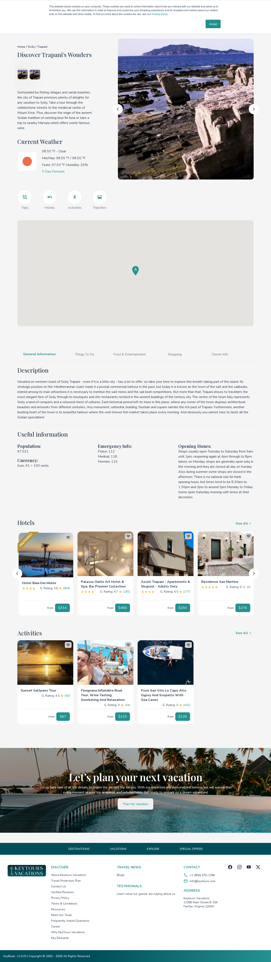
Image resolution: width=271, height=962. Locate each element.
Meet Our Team (61, 915)
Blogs (120, 875)
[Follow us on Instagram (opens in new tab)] (239, 867)
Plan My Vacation (135, 804)
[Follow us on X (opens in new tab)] (258, 867)
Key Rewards (60, 938)
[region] (46, 555)
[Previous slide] (118, 109)
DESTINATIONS (79, 849)
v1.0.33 (21, 956)
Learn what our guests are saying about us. (146, 894)
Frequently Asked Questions (70, 921)
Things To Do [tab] (84, 354)
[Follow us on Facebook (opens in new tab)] (230, 867)
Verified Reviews (62, 892)
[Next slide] (254, 109)
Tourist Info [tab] (220, 354)
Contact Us (58, 886)
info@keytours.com (202, 881)
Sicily (32, 47)
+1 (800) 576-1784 (202, 875)
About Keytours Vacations (68, 875)
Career (55, 926)
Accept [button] (213, 24)
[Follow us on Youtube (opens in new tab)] (249, 867)
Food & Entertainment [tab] (129, 354)
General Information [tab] (39, 354)
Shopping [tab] (175, 354)
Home (21, 47)
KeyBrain (9, 956)
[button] (46, 581)
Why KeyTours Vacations (68, 932)
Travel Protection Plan (66, 881)
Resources (58, 909)
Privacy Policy (160, 14)
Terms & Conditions (64, 904)
